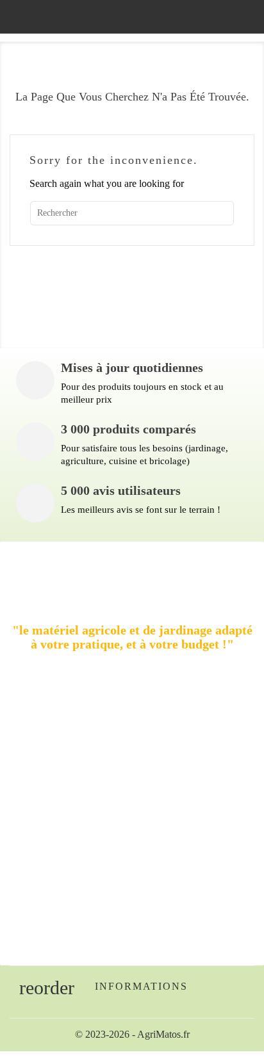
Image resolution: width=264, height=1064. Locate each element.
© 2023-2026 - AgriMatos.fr (132, 1034)
